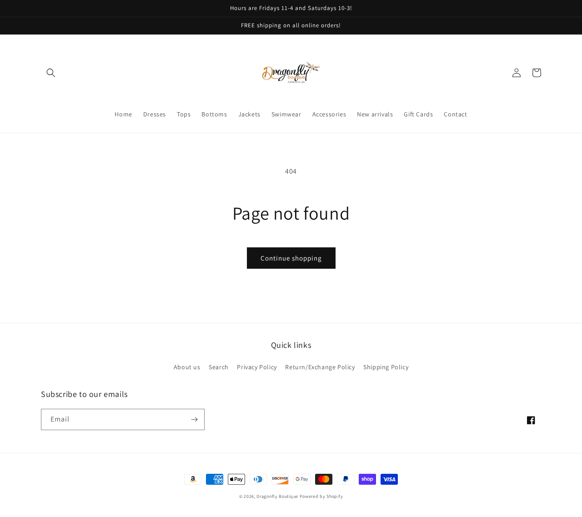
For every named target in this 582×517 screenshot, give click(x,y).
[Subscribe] (194, 419)
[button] (51, 73)
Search (219, 367)
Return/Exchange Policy (320, 367)
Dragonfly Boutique (277, 496)
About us (187, 367)
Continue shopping (291, 258)
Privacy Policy (256, 367)
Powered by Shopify (321, 496)
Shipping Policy (385, 367)
